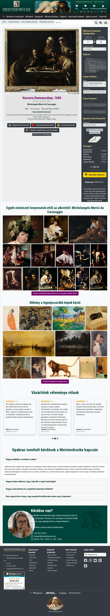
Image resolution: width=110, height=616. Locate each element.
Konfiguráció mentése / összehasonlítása (96, 131)
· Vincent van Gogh (71, 552)
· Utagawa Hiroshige (71, 563)
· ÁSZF (30, 560)
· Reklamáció (32, 568)
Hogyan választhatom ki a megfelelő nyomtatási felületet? (29, 489)
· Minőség (50, 563)
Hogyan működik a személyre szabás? (21, 459)
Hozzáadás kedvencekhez (44, 125)
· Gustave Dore (70, 565)
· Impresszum (32, 558)
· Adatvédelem (32, 563)
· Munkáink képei (52, 565)
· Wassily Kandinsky (71, 560)
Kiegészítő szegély (88, 46)
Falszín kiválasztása (67, 125)
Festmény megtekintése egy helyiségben (43, 130)
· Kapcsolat (31, 555)
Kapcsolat (103, 16)
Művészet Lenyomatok (15, 17)
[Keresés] (96, 22)
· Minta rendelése (52, 571)
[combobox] (94, 49)
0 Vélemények (46, 134)
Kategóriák (39, 17)
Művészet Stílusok (51, 17)
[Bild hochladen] (105, 22)
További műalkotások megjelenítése (55, 381)
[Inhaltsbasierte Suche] (100, 22)
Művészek (29, 17)
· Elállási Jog (32, 565)
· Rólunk (30, 571)
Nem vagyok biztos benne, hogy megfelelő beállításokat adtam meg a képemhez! (38, 496)
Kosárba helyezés (96, 174)
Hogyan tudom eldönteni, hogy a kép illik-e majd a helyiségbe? (31, 481)
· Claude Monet (70, 555)
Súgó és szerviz (91, 17)
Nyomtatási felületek (76, 17)
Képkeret (63, 17)
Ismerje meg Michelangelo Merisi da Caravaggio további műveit (55, 293)
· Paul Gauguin (70, 558)
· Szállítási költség (52, 560)
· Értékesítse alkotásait (53, 558)
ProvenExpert (16, 429)
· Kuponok (50, 568)
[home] (4, 17)
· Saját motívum (51, 555)
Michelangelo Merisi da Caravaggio (41, 104)
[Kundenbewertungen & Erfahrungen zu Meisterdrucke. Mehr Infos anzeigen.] (14, 580)
